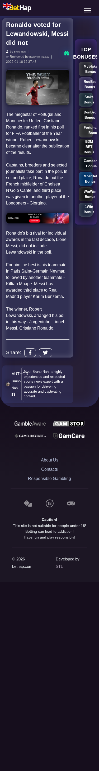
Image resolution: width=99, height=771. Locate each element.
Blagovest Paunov (42, 56)
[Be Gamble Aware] (30, 422)
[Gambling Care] (30, 435)
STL (59, 566)
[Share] (30, 352)
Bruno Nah (22, 51)
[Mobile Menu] (88, 8)
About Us (49, 459)
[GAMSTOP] (68, 422)
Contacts (49, 468)
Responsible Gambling (49, 477)
